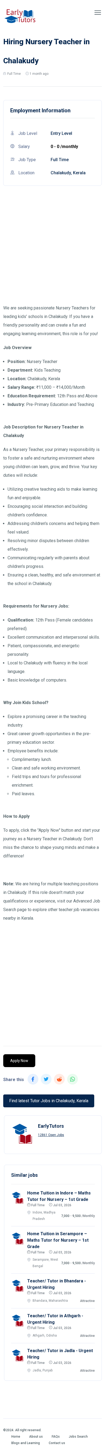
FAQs (56, 1436)
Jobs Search (78, 1436)
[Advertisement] (52, 251)
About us (36, 1436)
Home (15, 1436)
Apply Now (19, 1061)
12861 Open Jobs (51, 1135)
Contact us (57, 1443)
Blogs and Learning (25, 1443)
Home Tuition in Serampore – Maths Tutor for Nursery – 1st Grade (58, 1240)
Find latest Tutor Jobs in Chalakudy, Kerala (48, 1100)
